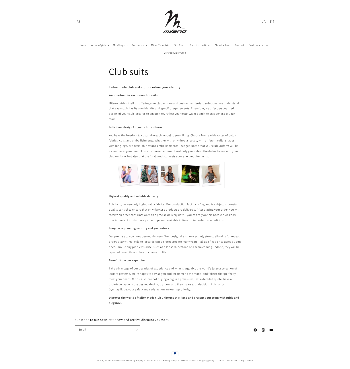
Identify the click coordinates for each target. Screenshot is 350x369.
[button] (79, 22)
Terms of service (188, 360)
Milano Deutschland (114, 360)
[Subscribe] (136, 329)
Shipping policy (206, 360)
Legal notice (247, 360)
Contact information (228, 360)
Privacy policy (170, 360)
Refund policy (153, 360)
